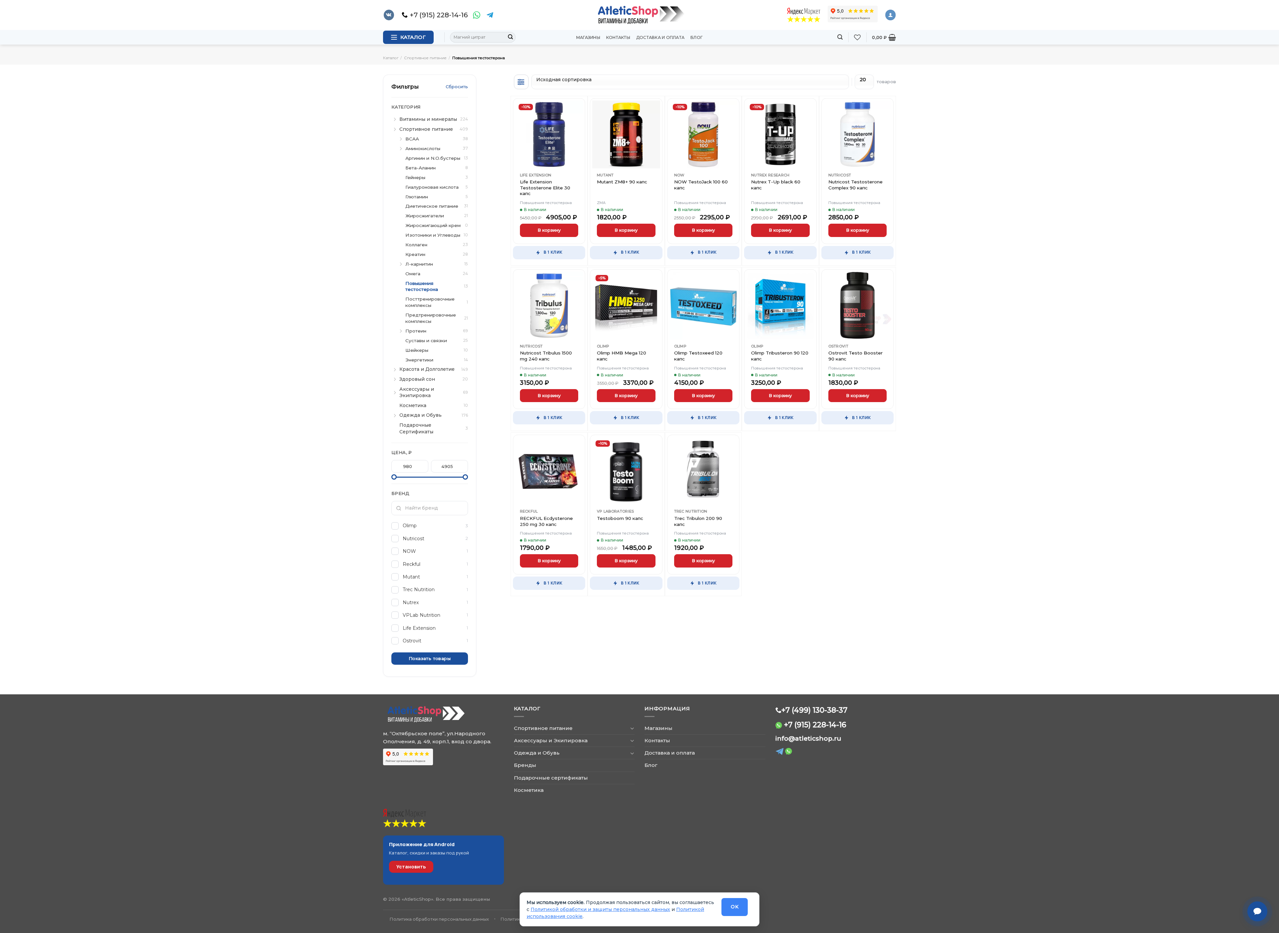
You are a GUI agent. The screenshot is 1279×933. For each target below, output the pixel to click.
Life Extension (536, 175)
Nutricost (839, 175)
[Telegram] (490, 15)
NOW (679, 175)
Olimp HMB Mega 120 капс (621, 355)
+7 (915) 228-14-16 (815, 724)
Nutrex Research (770, 175)
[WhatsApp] (476, 15)
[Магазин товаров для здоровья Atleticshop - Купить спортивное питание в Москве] (639, 15)
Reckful (529, 511)
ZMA (601, 202)
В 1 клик (553, 252)
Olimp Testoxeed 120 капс (698, 355)
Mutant (605, 175)
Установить (411, 866)
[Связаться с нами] (1257, 911)
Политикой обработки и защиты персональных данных (600, 909)
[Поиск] (840, 37)
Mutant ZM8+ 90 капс (622, 181)
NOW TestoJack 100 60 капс (701, 184)
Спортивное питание (425, 58)
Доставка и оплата (660, 37)
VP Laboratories (615, 511)
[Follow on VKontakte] (389, 15)
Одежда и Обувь (537, 753)
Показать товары (430, 658)
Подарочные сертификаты (551, 778)
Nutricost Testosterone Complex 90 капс (855, 184)
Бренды (525, 765)
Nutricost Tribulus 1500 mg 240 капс (546, 355)
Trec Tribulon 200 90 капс (698, 521)
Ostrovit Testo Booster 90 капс (855, 355)
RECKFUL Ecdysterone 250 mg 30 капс (546, 521)
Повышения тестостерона (546, 202)
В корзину (549, 230)
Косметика (529, 790)
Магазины (588, 37)
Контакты (618, 37)
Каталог (390, 58)
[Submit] (510, 37)
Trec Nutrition (690, 511)
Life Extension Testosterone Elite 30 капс (545, 187)
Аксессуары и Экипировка (551, 740)
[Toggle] (632, 728)
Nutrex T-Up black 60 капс (775, 184)
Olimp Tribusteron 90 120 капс (779, 355)
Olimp (603, 346)
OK (734, 907)
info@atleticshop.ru (808, 738)
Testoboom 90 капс (620, 518)
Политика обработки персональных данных (439, 919)
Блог (696, 37)
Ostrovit (838, 346)
